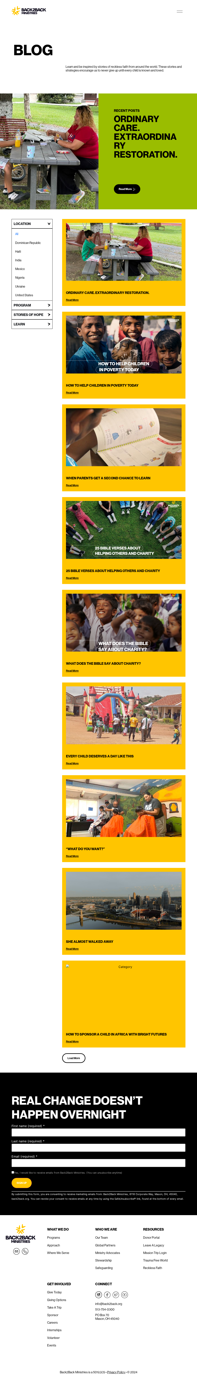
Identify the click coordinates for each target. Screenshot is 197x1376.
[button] (73, 1058)
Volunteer (53, 1338)
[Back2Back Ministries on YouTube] (124, 1294)
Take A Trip (54, 1307)
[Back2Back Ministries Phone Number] (25, 1251)
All (16, 234)
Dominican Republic (28, 243)
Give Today (54, 1292)
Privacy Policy (116, 1372)
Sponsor (52, 1315)
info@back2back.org (108, 1304)
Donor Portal (151, 1237)
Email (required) (24, 1156)
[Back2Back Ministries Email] (16, 1251)
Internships (54, 1330)
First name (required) (28, 1125)
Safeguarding (104, 1268)
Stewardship (103, 1260)
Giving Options (56, 1300)
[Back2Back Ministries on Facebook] (107, 1294)
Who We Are (106, 1229)
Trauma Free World (155, 1260)
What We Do (58, 1229)
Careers (52, 1322)
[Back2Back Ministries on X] (116, 1294)
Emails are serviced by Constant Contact (35, 1203)
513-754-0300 (104, 1309)
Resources (153, 1229)
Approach (53, 1245)
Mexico (20, 269)
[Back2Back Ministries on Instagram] (98, 1294)
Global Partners (105, 1245)
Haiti (18, 251)
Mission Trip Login (155, 1253)
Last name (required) (28, 1141)
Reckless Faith (152, 1268)
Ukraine (20, 286)
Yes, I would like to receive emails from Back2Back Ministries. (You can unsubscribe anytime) (68, 1173)
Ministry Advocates (107, 1253)
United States (24, 295)
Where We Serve (58, 1253)
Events (51, 1345)
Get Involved (59, 1284)
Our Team (101, 1237)
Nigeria (19, 277)
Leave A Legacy (153, 1245)
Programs (53, 1237)
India (18, 260)
